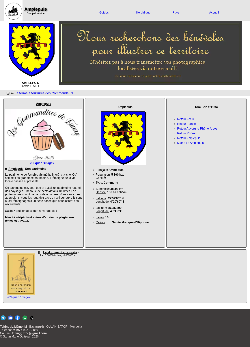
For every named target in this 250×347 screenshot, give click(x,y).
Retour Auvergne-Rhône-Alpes (197, 128)
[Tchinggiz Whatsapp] (24, 320)
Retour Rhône (186, 133)
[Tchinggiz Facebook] (17, 320)
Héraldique (143, 12)
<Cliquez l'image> (19, 297)
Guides (104, 12)
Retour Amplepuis (188, 138)
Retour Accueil (186, 119)
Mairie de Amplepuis (190, 142)
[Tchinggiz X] (32, 320)
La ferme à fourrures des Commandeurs (44, 93)
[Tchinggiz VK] (10, 320)
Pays (176, 12)
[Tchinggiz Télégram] (3, 320)
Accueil (214, 12)
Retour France (186, 123)
